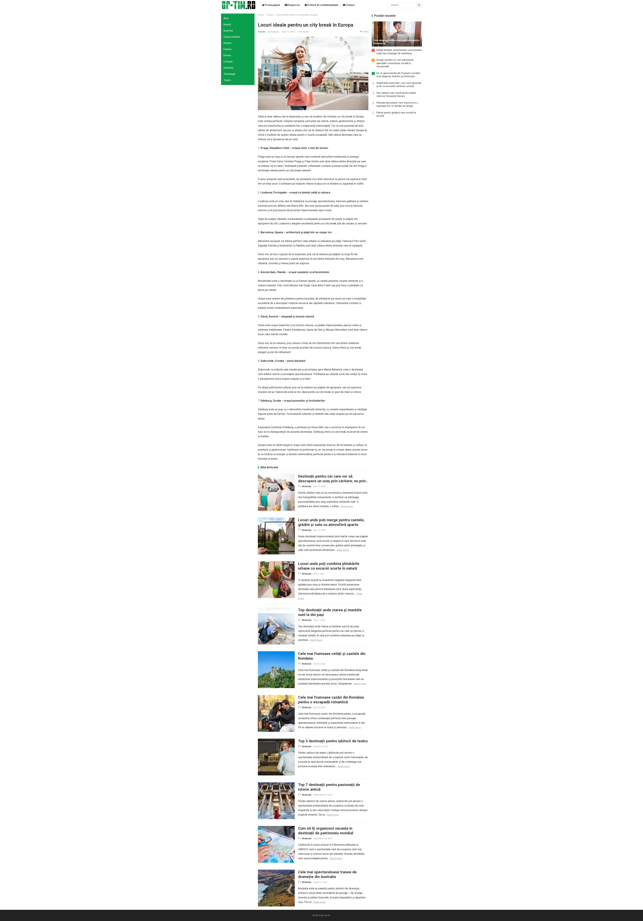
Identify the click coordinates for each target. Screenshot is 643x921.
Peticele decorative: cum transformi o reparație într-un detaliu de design (397, 104)
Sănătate (228, 67)
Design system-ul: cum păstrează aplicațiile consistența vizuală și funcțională (394, 63)
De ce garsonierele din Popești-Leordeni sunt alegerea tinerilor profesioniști (398, 75)
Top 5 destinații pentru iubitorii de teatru (333, 741)
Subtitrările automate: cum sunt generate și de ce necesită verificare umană (398, 84)
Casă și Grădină (232, 36)
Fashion (228, 49)
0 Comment (303, 31)
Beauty (227, 24)
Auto (226, 18)
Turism (227, 80)
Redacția (274, 31)
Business (228, 30)
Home (261, 15)
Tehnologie (229, 74)
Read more (347, 506)
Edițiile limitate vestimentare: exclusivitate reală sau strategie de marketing (399, 52)
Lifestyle (228, 61)
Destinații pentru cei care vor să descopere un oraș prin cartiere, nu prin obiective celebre (332, 481)
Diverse (227, 43)
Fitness (227, 55)
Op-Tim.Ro (325, 915)
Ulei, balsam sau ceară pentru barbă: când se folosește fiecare (396, 94)
